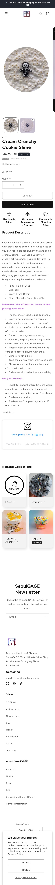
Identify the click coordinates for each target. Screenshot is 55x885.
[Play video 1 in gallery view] (27, 125)
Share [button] (9, 171)
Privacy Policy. (16, 854)
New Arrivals (12, 716)
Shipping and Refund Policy (20, 797)
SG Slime (11, 702)
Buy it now (27, 204)
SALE (35, 538)
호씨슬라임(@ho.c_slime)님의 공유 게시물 (27, 444)
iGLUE (9, 743)
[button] (6, 13)
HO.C (8, 501)
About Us (11, 769)
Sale (8, 723)
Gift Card (11, 750)
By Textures (12, 736)
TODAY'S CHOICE (10, 540)
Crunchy (37, 501)
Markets (10, 730)
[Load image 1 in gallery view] (10, 125)
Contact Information (16, 804)
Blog (8, 783)
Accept (26, 862)
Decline (26, 870)
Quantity (6, 179)
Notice (9, 776)
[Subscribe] (45, 616)
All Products (12, 709)
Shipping (5, 159)
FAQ (8, 790)
